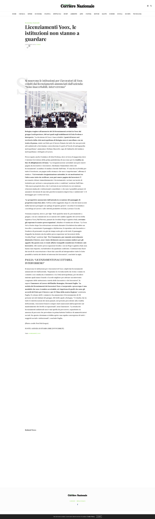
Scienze (112, 14)
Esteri (30, 14)
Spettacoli (57, 14)
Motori (96, 14)
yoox (38, 333)
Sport (66, 14)
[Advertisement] (56, 64)
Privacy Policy (81, 501)
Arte (81, 14)
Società (127, 14)
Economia (38, 14)
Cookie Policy (91, 516)
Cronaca (22, 14)
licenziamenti (32, 333)
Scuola (119, 14)
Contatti (72, 501)
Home (14, 14)
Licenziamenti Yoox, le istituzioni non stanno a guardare (52, 33)
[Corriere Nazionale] (77, 6)
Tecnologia (137, 14)
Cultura (88, 14)
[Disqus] (59, 359)
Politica (47, 14)
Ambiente (74, 14)
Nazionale (36, 23)
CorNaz (38, 44)
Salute (104, 14)
